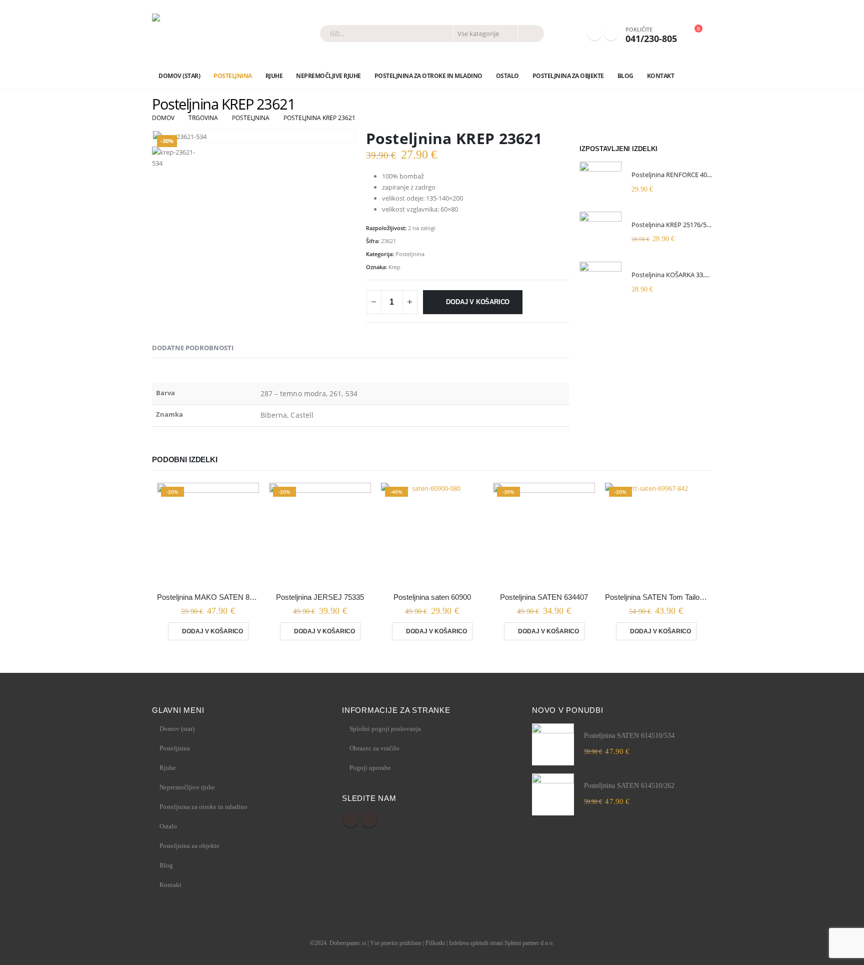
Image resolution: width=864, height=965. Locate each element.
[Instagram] (611, 34)
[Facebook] (595, 34)
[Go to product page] (601, 183)
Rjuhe (274, 76)
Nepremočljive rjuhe (328, 76)
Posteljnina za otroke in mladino (428, 76)
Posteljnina (233, 76)
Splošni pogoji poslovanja (385, 728)
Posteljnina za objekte (568, 76)
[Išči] (530, 33)
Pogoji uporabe (370, 767)
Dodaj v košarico (478, 302)
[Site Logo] (212, 34)
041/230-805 (651, 39)
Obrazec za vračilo (375, 748)
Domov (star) (179, 76)
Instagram (369, 819)
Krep (394, 267)
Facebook (350, 819)
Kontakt (660, 76)
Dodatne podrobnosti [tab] (193, 347)
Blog (626, 76)
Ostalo (507, 76)
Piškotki (435, 943)
